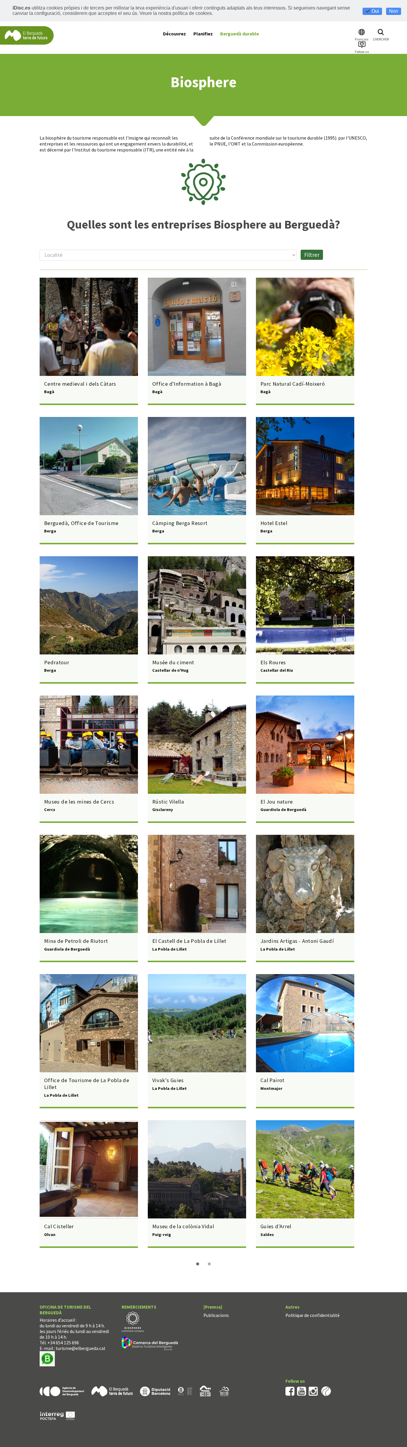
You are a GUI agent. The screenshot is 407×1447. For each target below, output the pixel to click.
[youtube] (301, 1390)
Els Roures (273, 662)
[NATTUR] (224, 1390)
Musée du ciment (173, 662)
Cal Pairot (272, 1080)
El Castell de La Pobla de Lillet (189, 940)
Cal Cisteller (59, 1226)
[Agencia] (62, 1390)
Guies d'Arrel (275, 1226)
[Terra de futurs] (112, 1390)
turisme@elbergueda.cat (80, 1348)
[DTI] (151, 1344)
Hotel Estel (273, 523)
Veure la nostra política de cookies (175, 13)
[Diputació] (155, 1390)
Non (393, 11)
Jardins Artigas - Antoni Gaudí (297, 940)
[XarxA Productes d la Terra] (185, 1390)
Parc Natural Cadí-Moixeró (292, 383)
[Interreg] (57, 1415)
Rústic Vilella (168, 801)
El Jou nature (276, 801)
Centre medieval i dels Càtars (80, 383)
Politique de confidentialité (312, 1315)
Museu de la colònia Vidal (183, 1226)
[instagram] (313, 1390)
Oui (374, 11)
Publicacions (216, 1315)
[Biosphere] (133, 1321)
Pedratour (56, 662)
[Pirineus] (205, 1390)
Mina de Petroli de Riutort (76, 940)
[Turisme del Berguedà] (27, 35)
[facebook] (290, 1390)
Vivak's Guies (168, 1080)
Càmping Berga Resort (179, 523)
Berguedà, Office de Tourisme (81, 523)
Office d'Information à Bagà (186, 383)
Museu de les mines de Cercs (79, 801)
